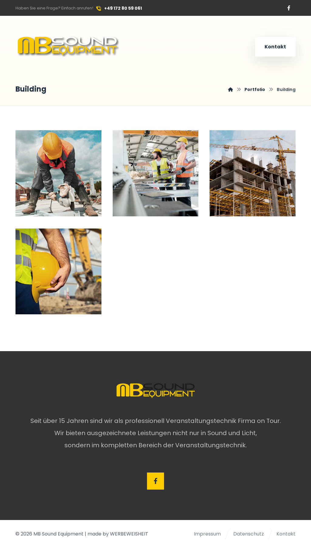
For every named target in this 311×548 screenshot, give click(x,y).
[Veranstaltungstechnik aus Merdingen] (67, 45)
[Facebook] (288, 8)
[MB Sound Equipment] (230, 89)
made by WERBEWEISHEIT (117, 533)
